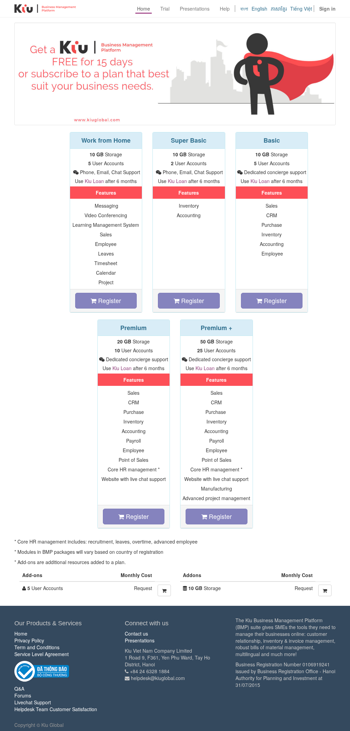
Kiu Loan (94, 181)
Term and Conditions (36, 647)
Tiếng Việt (301, 8)
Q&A (19, 688)
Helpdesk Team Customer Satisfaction (55, 709)
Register (108, 300)
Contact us (136, 633)
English (259, 8)
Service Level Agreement (41, 654)
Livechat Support (32, 702)
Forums (22, 695)
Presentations (139, 640)
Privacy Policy (29, 640)
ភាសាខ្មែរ (279, 8)
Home (20, 633)
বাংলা (244, 8)
